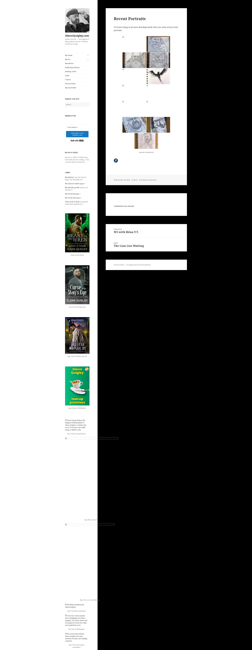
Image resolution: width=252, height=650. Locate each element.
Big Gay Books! (70, 88)
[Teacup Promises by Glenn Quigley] (77, 385)
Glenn (135, 180)
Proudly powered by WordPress (138, 265)
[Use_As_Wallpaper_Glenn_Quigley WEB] (76, 620)
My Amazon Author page (74, 183)
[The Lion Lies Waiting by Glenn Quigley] (89, 560)
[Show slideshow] (146, 152)
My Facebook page (72, 194)
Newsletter (69, 63)
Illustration (152, 180)
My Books (68, 55)
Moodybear (69, 177)
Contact (68, 79)
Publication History (72, 67)
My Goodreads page (72, 198)
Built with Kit (77, 140)
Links (67, 75)
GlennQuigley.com (77, 35)
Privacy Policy (70, 84)
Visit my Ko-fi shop (72, 202)
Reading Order (70, 71)
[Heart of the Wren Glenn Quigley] (77, 232)
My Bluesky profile (72, 187)
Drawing (144, 180)
